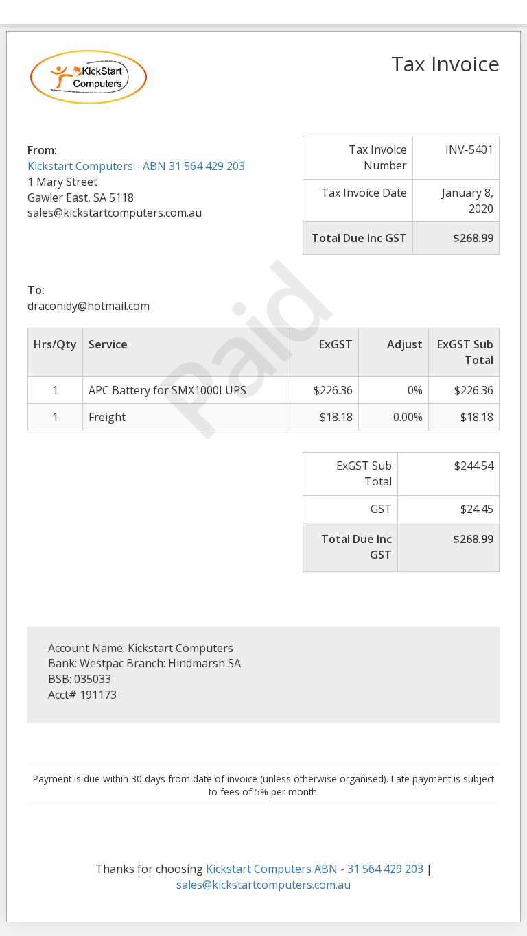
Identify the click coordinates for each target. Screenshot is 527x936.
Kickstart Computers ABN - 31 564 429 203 (314, 868)
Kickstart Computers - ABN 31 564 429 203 (136, 165)
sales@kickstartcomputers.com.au (263, 884)
